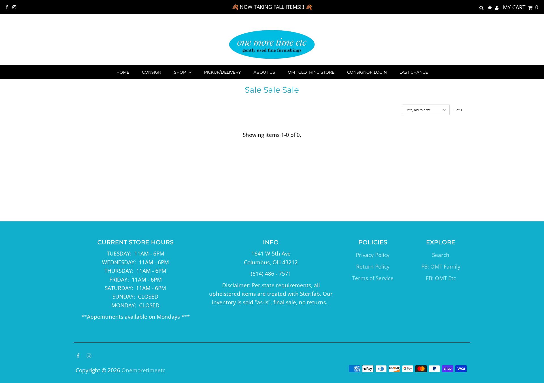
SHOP (180, 72)
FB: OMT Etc (441, 278)
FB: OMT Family (440, 266)
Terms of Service (373, 278)
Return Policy (373, 266)
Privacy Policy (373, 255)
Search (440, 255)
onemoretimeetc (143, 370)
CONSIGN (151, 72)
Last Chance (414, 72)
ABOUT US (264, 72)
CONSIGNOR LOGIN (367, 72)
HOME (122, 72)
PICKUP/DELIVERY (222, 72)
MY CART (520, 7)
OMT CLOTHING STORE (311, 72)
